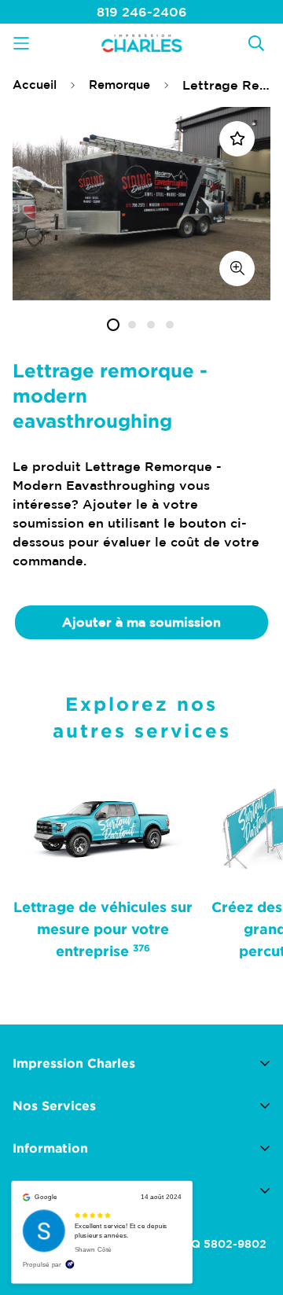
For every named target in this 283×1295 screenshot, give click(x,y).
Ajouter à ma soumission (141, 622)
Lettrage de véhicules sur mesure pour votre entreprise (103, 928)
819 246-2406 (142, 12)
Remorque (119, 84)
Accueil (35, 84)
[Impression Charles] (141, 42)
